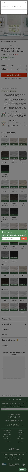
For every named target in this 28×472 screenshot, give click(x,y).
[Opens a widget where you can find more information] (23, 469)
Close (24, 11)
